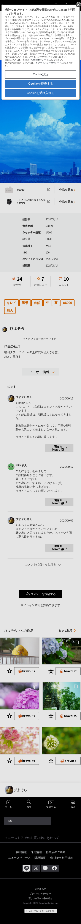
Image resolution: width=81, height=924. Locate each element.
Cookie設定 (40, 74)
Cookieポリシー (38, 60)
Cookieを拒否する (40, 83)
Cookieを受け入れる (40, 93)
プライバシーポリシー (48, 63)
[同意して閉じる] (78, 4)
